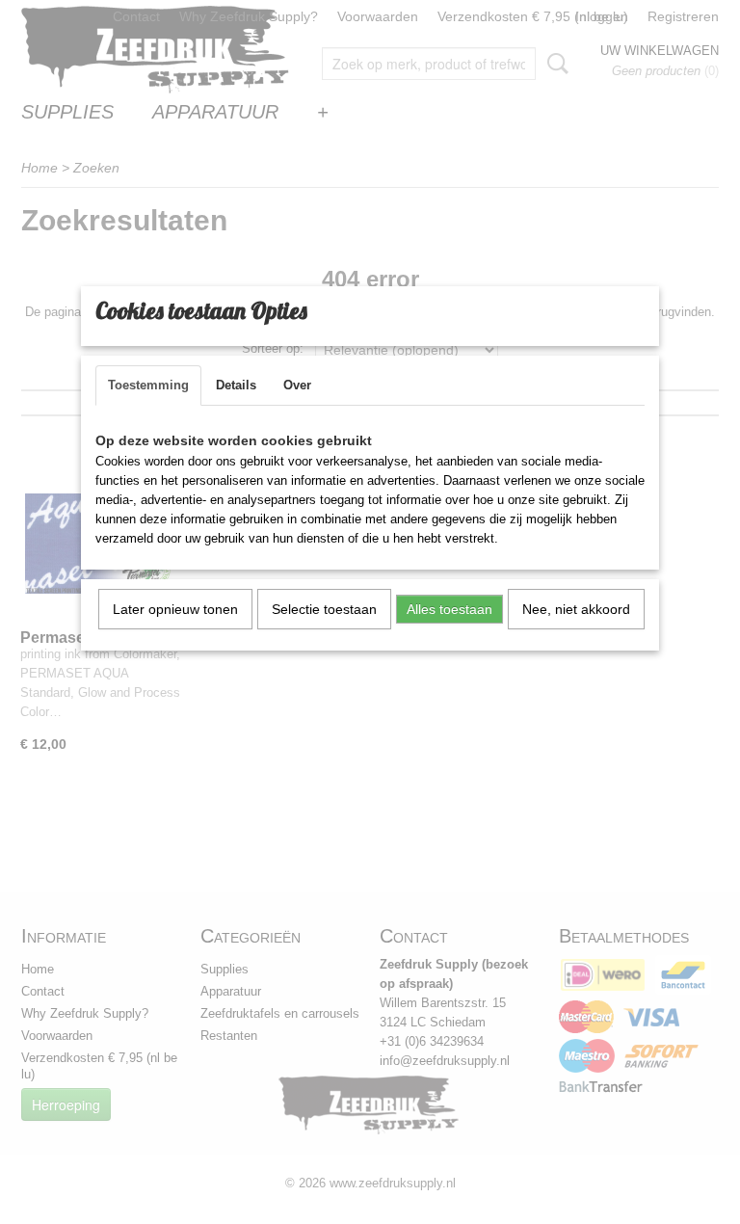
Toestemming (148, 385)
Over (297, 385)
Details (236, 385)
